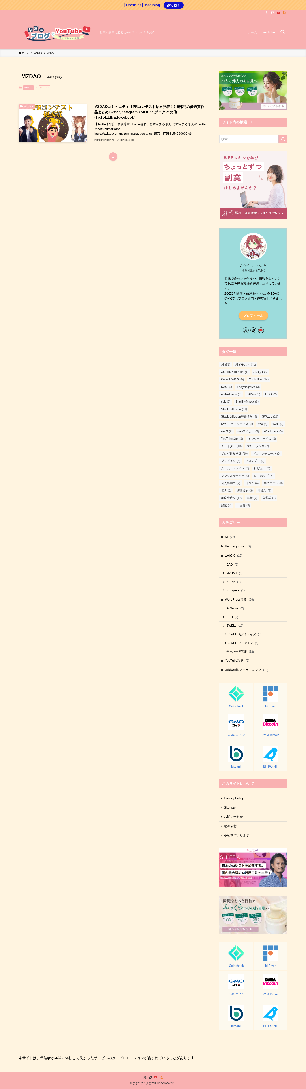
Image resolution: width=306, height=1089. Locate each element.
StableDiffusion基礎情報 (239, 416)
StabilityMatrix (247, 401)
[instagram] (273, 12)
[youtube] (279, 12)
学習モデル (273, 483)
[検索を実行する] (282, 139)
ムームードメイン (235, 468)
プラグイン (230, 461)
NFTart (233, 582)
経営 (252, 498)
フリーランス (258, 446)
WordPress (273, 431)
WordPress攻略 (239, 599)
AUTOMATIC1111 (234, 372)
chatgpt (260, 372)
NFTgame (235, 590)
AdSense (235, 608)
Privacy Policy (234, 798)
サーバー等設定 (240, 651)
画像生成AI (231, 498)
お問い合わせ (233, 816)
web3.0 (28, 87)
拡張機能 (245, 490)
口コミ (252, 483)
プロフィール (253, 315)
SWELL (270, 416)
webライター (248, 431)
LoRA (271, 394)
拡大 (226, 490)
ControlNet (259, 379)
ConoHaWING (232, 379)
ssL (225, 401)
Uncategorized (238, 546)
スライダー (231, 446)
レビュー (262, 468)
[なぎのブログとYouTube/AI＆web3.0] (57, 32)
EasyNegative (248, 387)
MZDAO (234, 573)
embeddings (231, 394)
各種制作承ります (236, 835)
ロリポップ (263, 475)
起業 (226, 505)
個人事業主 (230, 483)
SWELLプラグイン (243, 643)
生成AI (264, 490)
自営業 (269, 498)
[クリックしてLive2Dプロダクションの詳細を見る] (253, 90)
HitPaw (253, 394)
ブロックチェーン (266, 453)
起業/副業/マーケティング (246, 670)
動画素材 (230, 826)
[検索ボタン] (282, 32)
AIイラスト (245, 364)
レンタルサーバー (235, 475)
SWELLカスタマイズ (237, 424)
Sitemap (230, 807)
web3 (226, 431)
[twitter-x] (267, 12)
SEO (232, 617)
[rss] (284, 12)
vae (262, 424)
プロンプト (254, 461)
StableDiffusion (234, 409)
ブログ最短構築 (234, 453)
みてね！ (173, 5)
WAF (277, 424)
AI (225, 364)
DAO (226, 387)
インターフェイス (262, 438)
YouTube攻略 (232, 438)
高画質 (243, 505)
